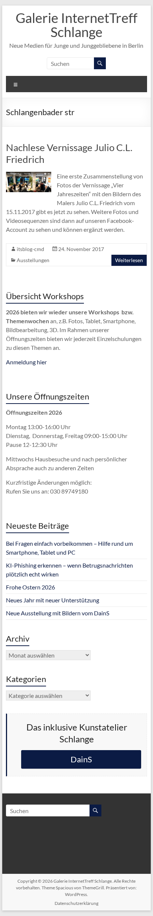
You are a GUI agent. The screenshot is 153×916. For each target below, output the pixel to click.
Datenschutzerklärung (76, 903)
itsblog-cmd (30, 249)
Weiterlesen (129, 260)
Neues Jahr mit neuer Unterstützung (52, 600)
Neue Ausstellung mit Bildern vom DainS (57, 612)
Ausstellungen (33, 260)
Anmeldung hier (26, 361)
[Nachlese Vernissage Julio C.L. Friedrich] (28, 175)
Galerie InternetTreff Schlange (76, 25)
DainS (81, 759)
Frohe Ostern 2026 (30, 587)
